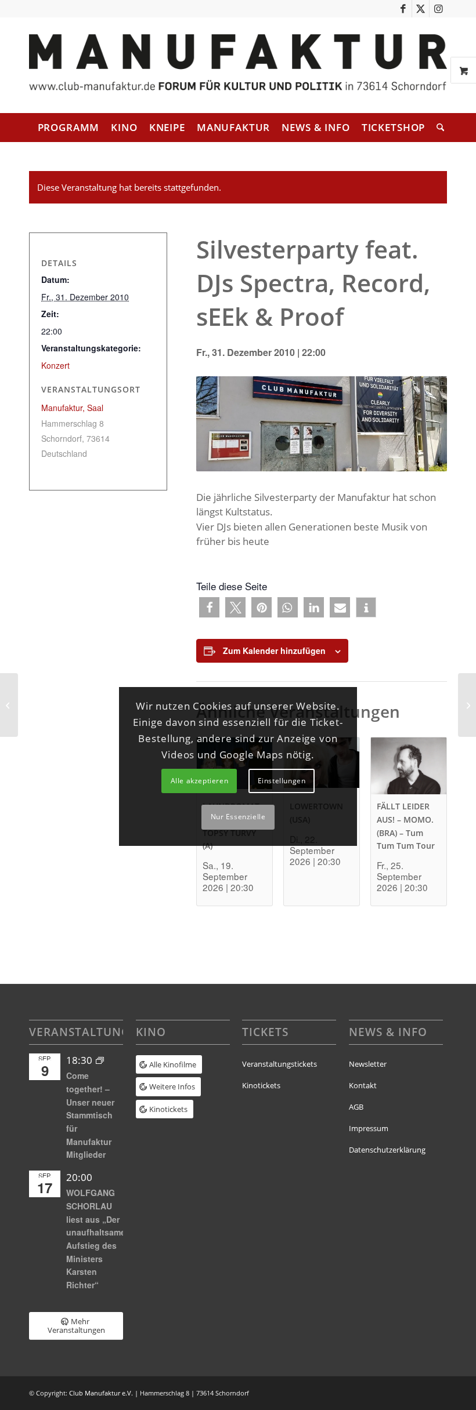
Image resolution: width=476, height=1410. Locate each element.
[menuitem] (69, 127)
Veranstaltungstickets (279, 1064)
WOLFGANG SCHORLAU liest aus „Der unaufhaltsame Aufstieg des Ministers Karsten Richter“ (95, 1239)
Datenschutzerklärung (387, 1149)
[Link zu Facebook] (403, 8)
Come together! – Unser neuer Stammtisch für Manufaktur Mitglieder (90, 1115)
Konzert (55, 365)
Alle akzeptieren (200, 781)
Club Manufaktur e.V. (101, 1393)
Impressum (368, 1128)
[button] (209, 607)
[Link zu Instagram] (438, 8)
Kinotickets (261, 1085)
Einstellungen (282, 781)
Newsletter (368, 1064)
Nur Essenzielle (238, 817)
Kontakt (363, 1085)
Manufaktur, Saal (72, 407)
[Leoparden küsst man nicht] (9, 705)
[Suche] (437, 127)
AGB (356, 1107)
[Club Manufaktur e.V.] (238, 65)
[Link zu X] (420, 8)
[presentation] (408, 765)
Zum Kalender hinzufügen (274, 650)
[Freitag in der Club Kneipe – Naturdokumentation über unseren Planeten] (467, 705)
